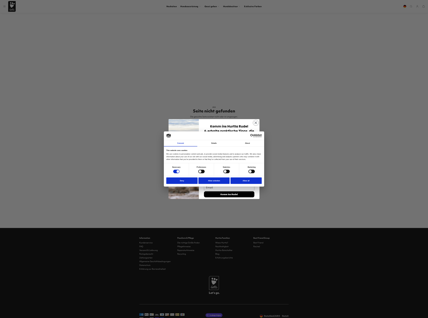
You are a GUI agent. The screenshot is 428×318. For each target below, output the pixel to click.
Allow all (246, 181)
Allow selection (214, 181)
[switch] (201, 171)
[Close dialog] (256, 123)
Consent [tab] (180, 143)
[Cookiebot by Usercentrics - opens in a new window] (252, 135)
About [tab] (247, 143)
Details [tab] (214, 143)
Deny (182, 181)
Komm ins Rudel (229, 194)
